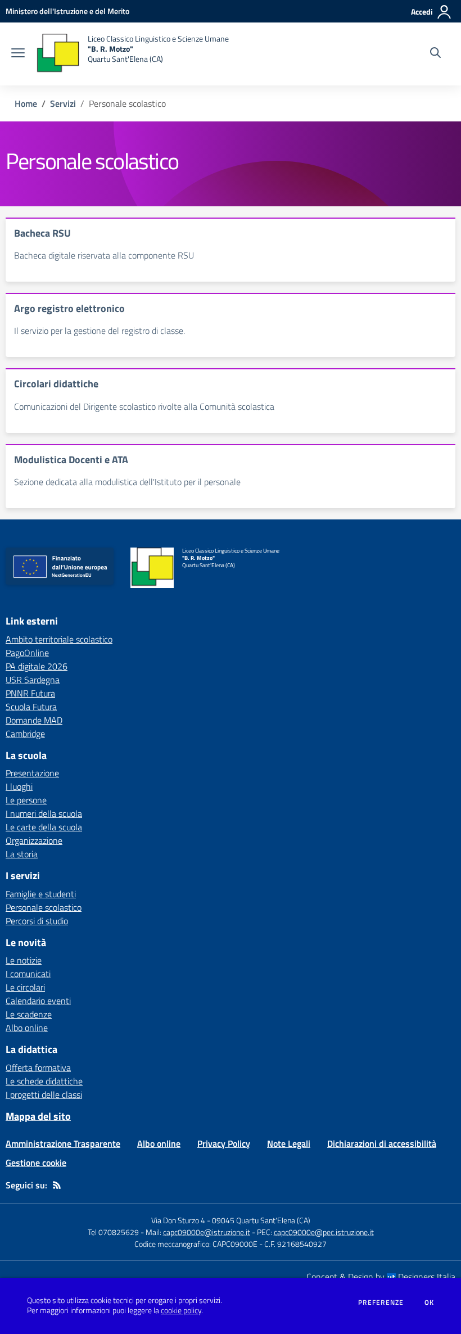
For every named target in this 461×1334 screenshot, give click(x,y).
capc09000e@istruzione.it (206, 1232)
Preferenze (381, 1302)
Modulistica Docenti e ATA (71, 459)
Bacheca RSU (42, 233)
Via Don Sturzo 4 (178, 1220)
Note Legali (288, 1143)
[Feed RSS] (57, 1185)
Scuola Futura (31, 706)
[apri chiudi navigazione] (18, 54)
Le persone (26, 800)
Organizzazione (34, 840)
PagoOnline (27, 652)
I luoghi (19, 786)
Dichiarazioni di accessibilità (381, 1143)
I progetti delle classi (44, 1094)
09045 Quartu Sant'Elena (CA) (261, 1220)
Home (26, 103)
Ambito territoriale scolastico (59, 639)
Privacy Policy (223, 1143)
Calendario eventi (38, 1000)
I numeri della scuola (44, 813)
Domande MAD (34, 720)
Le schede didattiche (44, 1081)
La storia (22, 854)
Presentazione (32, 773)
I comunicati (28, 973)
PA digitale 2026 (36, 666)
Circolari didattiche (56, 383)
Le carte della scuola (44, 827)
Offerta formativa (38, 1067)
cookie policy (181, 1310)
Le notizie (24, 960)
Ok (429, 1302)
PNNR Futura (30, 693)
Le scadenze (29, 1014)
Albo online (27, 1027)
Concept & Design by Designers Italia (380, 1276)
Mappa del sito (38, 1116)
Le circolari (25, 987)
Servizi (63, 103)
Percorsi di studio (37, 921)
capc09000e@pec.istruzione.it (324, 1232)
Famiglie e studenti (41, 894)
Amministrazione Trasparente (63, 1143)
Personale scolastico (44, 907)
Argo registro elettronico (69, 308)
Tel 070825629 (113, 1232)
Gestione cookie (36, 1162)
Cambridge (25, 733)
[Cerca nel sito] (435, 54)
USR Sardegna (33, 679)
